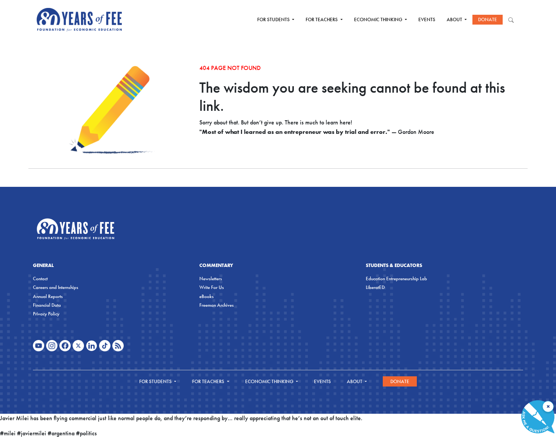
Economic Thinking (379, 19)
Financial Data (47, 305)
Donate (487, 19)
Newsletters (210, 278)
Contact (40, 278)
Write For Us (211, 287)
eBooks (206, 296)
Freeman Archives (216, 305)
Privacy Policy (46, 314)
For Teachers (322, 19)
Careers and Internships (55, 287)
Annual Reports (48, 296)
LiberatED (375, 287)
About (455, 19)
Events (426, 19)
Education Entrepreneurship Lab (396, 278)
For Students (274, 19)
